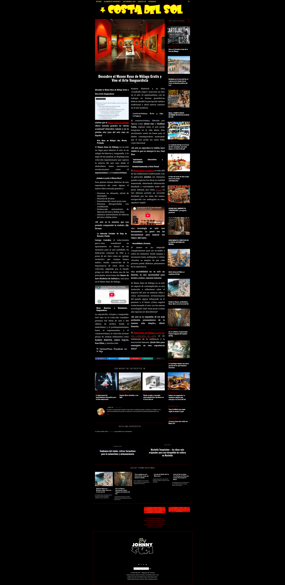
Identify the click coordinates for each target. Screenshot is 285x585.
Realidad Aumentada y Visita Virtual (109, 116)
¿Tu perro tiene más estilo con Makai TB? (178, 422)
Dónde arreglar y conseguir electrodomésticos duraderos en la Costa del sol (153, 397)
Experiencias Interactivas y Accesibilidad (109, 115)
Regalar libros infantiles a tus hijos (129, 396)
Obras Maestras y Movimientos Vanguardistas (111, 111)
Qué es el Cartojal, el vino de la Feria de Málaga (178, 50)
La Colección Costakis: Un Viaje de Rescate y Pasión (111, 109)
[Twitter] (139, 564)
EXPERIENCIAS (152, 1)
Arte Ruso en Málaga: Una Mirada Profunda (109, 106)
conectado (111, 431)
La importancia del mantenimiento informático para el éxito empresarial (106, 397)
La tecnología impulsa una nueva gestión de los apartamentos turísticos (179, 365)
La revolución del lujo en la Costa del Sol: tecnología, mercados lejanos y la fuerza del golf (179, 147)
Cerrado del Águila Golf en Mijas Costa (161, 475)
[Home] (146, 564)
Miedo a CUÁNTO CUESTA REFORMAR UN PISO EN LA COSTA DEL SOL (179, 115)
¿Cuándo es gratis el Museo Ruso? (108, 108)
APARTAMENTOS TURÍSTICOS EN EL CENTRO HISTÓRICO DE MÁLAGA (179, 242)
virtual (159, 190)
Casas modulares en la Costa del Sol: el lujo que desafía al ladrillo (142, 476)
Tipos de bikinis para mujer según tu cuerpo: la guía (177, 410)
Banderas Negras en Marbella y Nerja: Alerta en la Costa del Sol (179, 303)
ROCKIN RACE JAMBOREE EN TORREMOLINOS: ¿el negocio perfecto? (177, 210)
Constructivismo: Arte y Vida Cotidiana (110, 113)
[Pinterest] (141, 564)
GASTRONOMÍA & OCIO (129, 1)
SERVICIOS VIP (142, 1)
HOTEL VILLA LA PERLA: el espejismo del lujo (176, 273)
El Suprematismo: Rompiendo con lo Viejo (111, 112)
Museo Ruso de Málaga (118, 122)
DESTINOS (99, 1)
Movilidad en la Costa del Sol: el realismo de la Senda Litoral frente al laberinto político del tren (178, 82)
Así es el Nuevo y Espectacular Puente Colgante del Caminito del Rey (178, 334)
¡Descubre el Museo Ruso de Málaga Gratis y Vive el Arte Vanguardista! (112, 103)
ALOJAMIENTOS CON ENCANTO (112, 1)
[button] (188, 21)
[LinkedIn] (144, 564)
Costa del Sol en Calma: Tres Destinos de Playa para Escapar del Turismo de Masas (181, 476)
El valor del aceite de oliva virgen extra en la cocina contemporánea (179, 178)
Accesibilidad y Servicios (106, 118)
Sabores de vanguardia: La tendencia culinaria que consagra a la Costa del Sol (177, 397)
